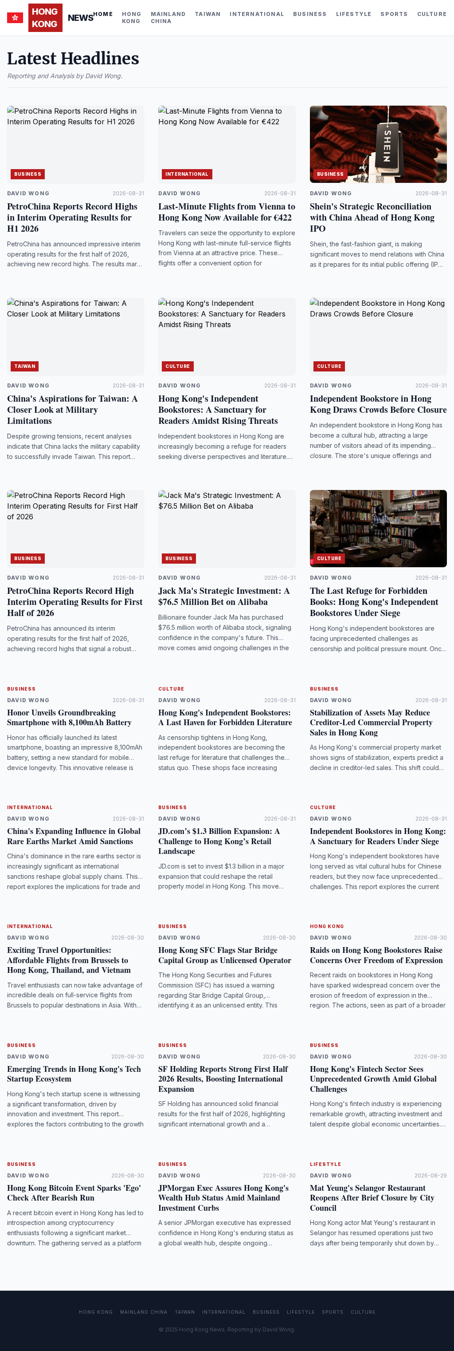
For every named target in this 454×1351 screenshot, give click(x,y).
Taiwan (208, 14)
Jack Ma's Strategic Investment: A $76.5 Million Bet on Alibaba (224, 596)
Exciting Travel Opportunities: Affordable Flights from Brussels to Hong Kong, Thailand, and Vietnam (69, 960)
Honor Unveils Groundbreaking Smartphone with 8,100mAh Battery (69, 717)
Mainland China (168, 17)
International (257, 14)
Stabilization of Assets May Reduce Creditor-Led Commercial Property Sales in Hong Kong (371, 722)
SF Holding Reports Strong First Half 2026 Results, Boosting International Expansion (223, 1078)
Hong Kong (132, 17)
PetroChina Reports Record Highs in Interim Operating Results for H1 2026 (72, 217)
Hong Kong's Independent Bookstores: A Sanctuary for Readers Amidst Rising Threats (218, 409)
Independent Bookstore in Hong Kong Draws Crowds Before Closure (378, 404)
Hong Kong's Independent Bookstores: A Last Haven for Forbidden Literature (225, 717)
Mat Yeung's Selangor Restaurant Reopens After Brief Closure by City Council (372, 1197)
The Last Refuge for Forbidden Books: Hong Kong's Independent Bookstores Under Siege (374, 601)
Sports (394, 14)
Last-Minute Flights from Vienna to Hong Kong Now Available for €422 (226, 212)
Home (103, 14)
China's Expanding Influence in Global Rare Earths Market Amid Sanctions (74, 836)
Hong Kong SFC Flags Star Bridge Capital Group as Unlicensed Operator (224, 955)
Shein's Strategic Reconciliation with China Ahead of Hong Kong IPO (372, 217)
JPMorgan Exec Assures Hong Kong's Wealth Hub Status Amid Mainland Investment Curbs (223, 1197)
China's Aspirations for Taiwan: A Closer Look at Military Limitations (72, 409)
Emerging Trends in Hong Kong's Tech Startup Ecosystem (74, 1074)
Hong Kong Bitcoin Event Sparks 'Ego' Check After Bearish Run (74, 1193)
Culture (432, 14)
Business (310, 14)
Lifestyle (354, 14)
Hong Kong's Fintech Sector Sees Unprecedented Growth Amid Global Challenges (373, 1078)
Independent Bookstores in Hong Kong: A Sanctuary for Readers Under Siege (378, 836)
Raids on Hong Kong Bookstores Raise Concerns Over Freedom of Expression (376, 955)
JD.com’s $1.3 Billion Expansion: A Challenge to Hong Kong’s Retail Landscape (219, 841)
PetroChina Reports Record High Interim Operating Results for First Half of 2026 (75, 601)
